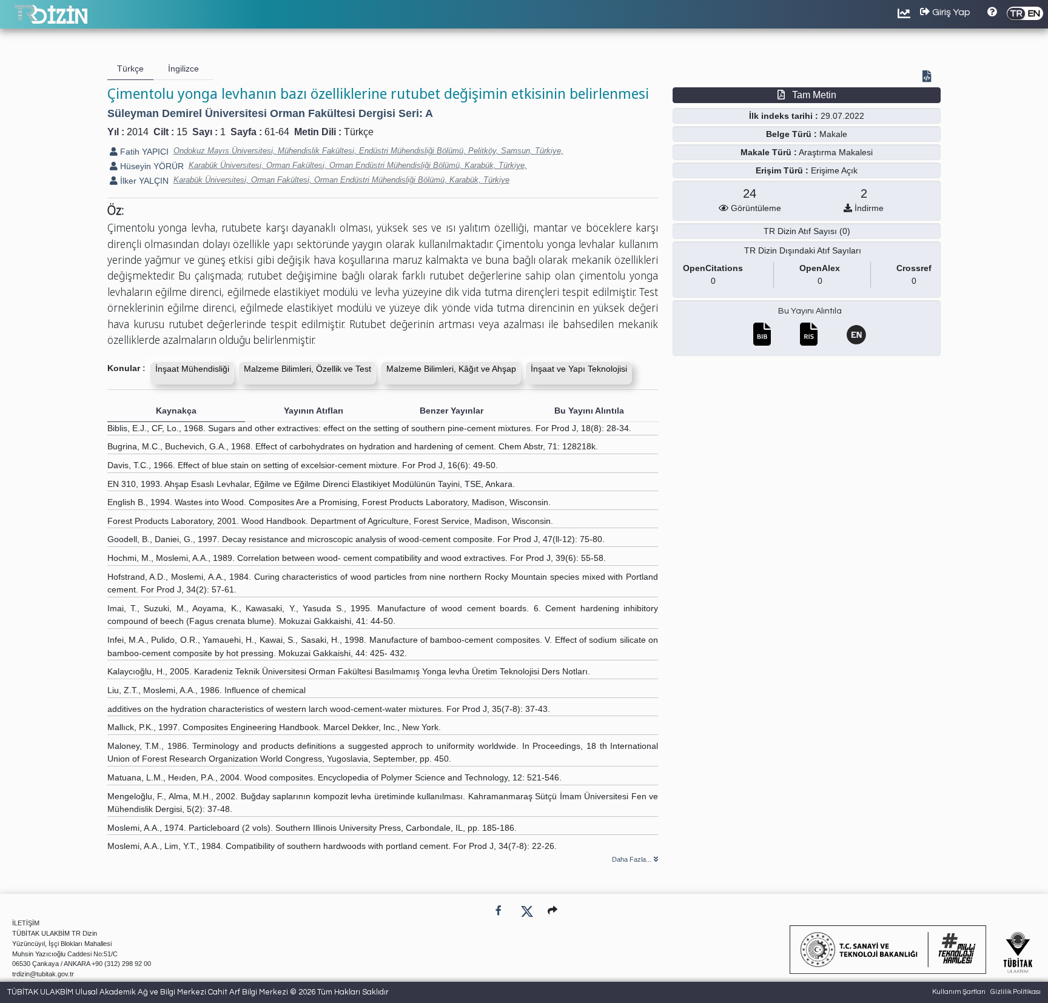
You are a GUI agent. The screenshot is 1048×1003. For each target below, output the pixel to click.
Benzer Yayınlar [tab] (451, 410)
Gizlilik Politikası (1015, 991)
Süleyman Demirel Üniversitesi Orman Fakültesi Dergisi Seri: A (270, 113)
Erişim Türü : (782, 170)
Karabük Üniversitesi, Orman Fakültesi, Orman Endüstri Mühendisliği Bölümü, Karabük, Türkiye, (358, 165)
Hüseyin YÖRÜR (151, 166)
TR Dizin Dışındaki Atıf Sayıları (802, 250)
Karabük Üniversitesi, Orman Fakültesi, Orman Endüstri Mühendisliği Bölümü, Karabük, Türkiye (341, 179)
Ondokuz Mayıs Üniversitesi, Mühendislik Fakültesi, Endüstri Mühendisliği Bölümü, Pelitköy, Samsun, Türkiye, (368, 150)
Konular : (126, 368)
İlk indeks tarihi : (783, 116)
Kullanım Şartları (959, 991)
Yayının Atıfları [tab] (313, 410)
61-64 (276, 132)
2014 (138, 132)
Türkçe (359, 132)
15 (181, 132)
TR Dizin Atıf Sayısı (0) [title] (807, 231)
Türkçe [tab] (130, 68)
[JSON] (929, 77)
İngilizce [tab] (183, 68)
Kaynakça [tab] (176, 410)
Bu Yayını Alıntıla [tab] (589, 410)
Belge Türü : (791, 134)
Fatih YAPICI (143, 151)
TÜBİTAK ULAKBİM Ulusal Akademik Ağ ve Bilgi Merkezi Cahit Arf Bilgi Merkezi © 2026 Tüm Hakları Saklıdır (198, 992)
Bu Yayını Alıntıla (810, 311)
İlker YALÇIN (143, 181)
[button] (552, 911)
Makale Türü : (769, 152)
